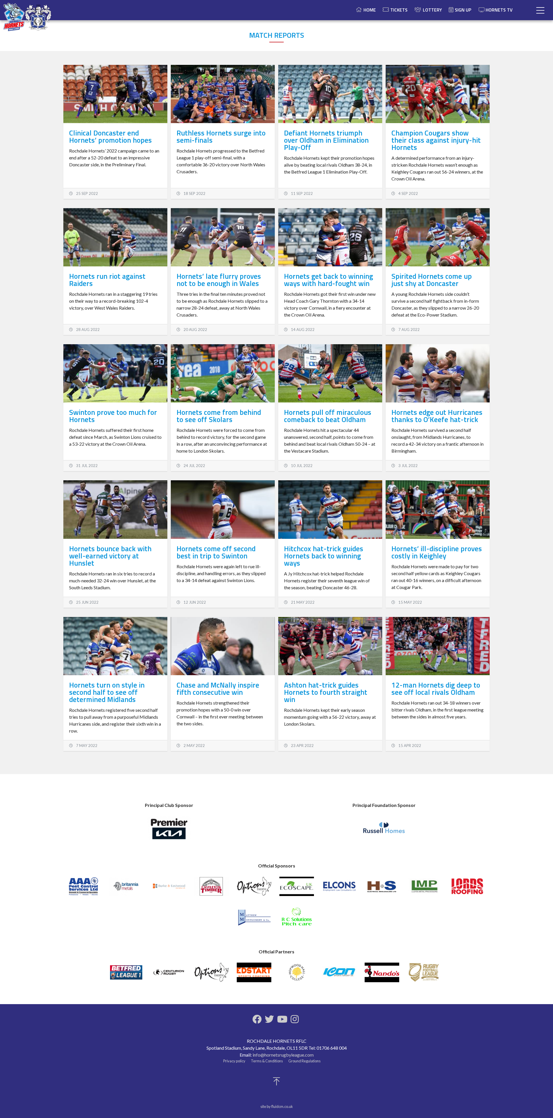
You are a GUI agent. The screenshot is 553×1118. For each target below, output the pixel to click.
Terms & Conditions (267, 1061)
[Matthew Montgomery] (254, 919)
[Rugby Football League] (424, 975)
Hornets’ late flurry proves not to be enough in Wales (219, 280)
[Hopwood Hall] (296, 975)
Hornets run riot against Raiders (107, 280)
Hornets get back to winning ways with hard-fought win (328, 280)
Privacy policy (234, 1061)
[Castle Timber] (211, 889)
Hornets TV (499, 9)
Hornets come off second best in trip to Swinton (216, 552)
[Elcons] (339, 889)
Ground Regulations (304, 1061)
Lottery (432, 9)
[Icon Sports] (339, 975)
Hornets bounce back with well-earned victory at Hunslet (110, 556)
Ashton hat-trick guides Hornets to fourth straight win (325, 692)
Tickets (399, 9)
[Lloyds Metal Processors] (424, 889)
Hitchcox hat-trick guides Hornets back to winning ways (323, 556)
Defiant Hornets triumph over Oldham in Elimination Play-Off (326, 140)
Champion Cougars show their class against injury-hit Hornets (436, 140)
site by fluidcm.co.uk (276, 1106)
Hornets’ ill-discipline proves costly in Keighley (436, 552)
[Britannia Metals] (126, 889)
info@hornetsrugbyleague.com (283, 1054)
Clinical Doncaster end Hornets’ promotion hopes (110, 136)
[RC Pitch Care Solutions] (296, 919)
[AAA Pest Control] (83, 889)
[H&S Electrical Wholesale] (382, 889)
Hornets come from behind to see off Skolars (219, 416)
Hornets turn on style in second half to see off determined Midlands (107, 692)
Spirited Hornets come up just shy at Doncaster (431, 280)
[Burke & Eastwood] (169, 889)
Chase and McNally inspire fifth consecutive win (218, 689)
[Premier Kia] (169, 830)
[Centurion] (169, 975)
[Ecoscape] (296, 889)
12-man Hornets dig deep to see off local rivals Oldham (435, 689)
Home (369, 9)
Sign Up (463, 9)
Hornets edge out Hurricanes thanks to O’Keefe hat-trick (436, 416)
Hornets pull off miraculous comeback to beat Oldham (327, 416)
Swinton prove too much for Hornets (113, 416)
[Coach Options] (254, 889)
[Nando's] (382, 975)
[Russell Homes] (383, 830)
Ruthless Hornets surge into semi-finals (221, 136)
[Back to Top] (276, 1083)
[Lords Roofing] (467, 889)
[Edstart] (254, 975)
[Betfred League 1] (126, 975)
